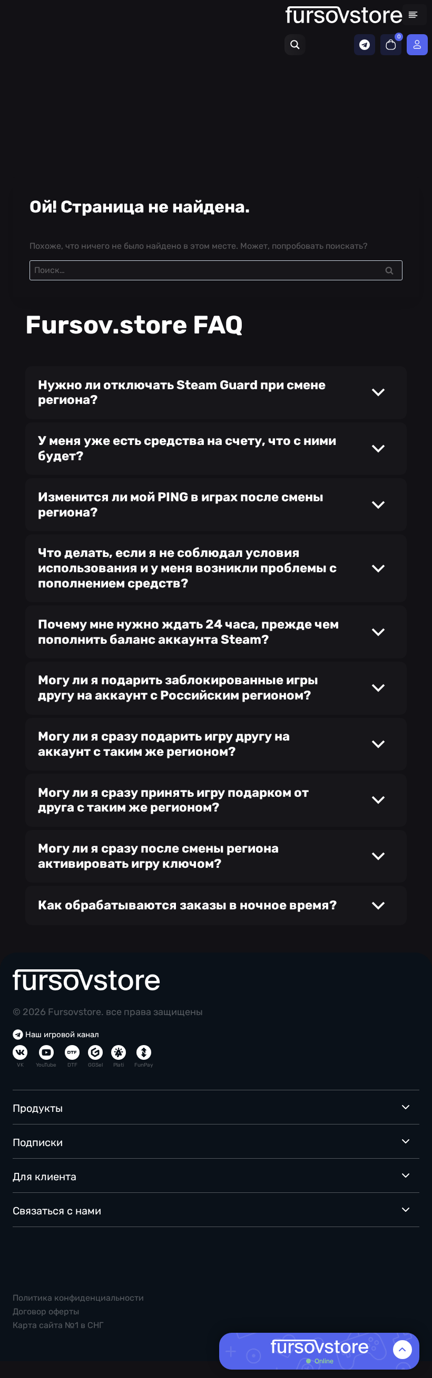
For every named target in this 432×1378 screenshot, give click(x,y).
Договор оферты (46, 1311)
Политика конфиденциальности (78, 1298)
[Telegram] (364, 44)
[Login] (417, 44)
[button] (216, 392)
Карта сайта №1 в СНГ (58, 1325)
